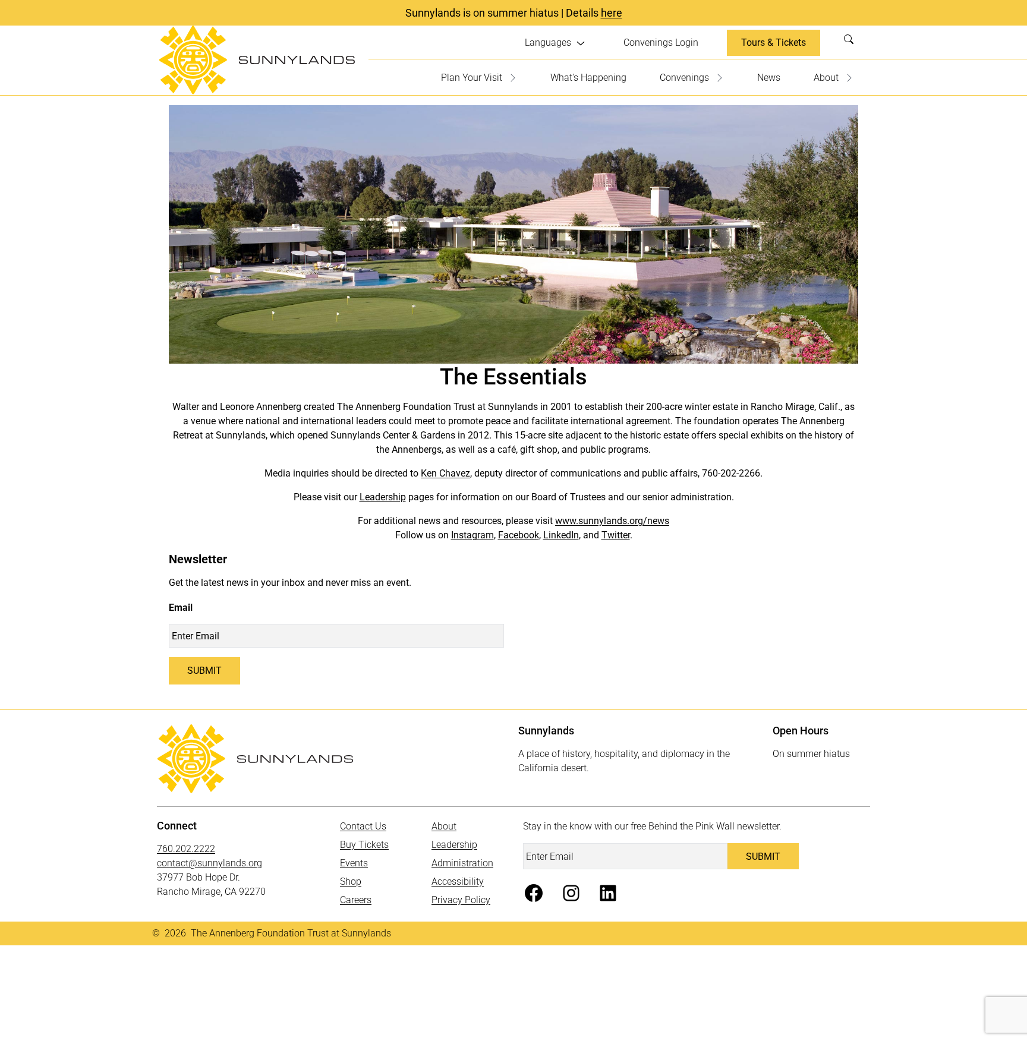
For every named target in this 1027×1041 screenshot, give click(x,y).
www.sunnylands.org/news (612, 520)
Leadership (383, 497)
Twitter (615, 535)
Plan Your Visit (471, 77)
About (826, 77)
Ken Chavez (445, 473)
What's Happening (588, 77)
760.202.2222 (186, 848)
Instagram (472, 535)
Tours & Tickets (773, 42)
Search (852, 43)
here (611, 13)
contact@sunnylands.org (209, 863)
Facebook (518, 535)
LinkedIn (561, 535)
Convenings (684, 77)
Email (181, 607)
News (768, 77)
